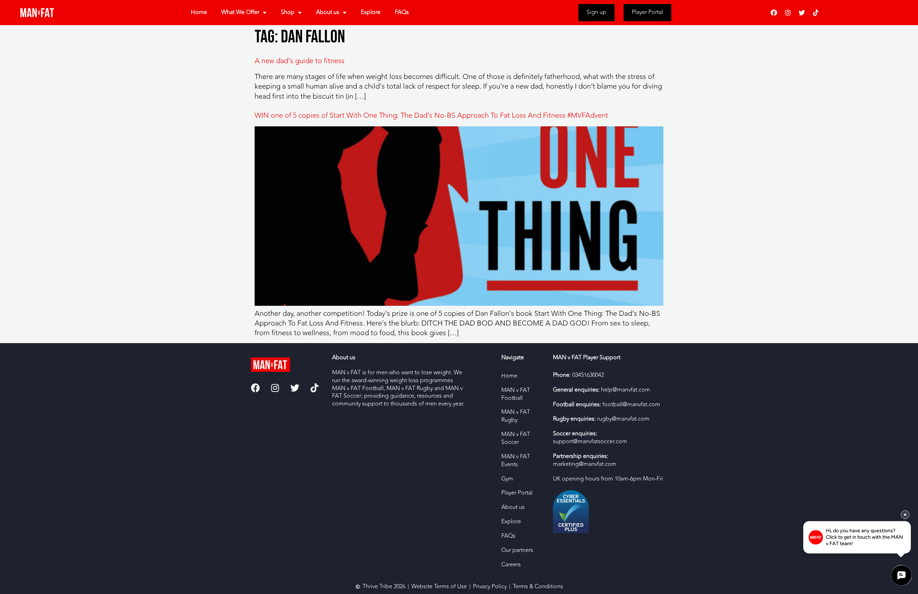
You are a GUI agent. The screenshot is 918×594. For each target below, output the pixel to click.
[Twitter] (801, 12)
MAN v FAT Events (515, 460)
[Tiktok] (815, 12)
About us (327, 12)
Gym (507, 478)
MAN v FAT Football (515, 394)
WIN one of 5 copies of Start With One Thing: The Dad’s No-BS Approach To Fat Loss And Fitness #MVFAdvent (431, 115)
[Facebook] (773, 12)
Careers (511, 564)
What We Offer (240, 12)
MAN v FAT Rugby (515, 416)
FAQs (402, 12)
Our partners (517, 550)
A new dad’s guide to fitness (300, 60)
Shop (287, 12)
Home (199, 12)
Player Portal (517, 492)
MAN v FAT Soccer (515, 438)
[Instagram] (787, 12)
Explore (370, 12)
